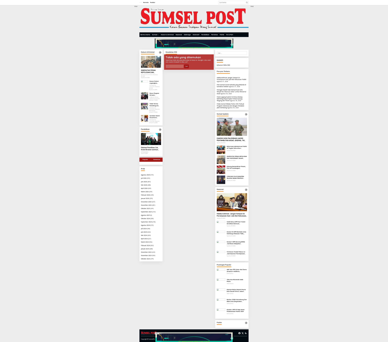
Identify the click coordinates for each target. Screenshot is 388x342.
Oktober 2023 (145, 259)
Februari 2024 (145, 245)
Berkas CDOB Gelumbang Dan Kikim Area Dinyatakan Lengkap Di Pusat (237, 300)
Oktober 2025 (145, 208)
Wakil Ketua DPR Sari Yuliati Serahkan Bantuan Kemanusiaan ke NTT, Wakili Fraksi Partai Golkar (236, 223)
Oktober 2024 (145, 218)
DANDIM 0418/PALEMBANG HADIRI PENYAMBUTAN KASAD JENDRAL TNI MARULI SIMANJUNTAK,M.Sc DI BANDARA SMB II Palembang (231, 139)
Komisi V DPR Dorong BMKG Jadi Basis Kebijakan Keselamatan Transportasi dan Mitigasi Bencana (236, 243)
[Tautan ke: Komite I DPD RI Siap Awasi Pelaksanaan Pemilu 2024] (221, 313)
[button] (247, 2)
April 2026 (144, 188)
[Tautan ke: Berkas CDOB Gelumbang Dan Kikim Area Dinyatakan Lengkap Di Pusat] (221, 303)
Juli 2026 (143, 178)
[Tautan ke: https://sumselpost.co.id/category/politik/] (246, 323)
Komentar (156, 159)
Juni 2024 (144, 232)
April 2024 (144, 239)
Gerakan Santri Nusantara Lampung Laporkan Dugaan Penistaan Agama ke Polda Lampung (155, 116)
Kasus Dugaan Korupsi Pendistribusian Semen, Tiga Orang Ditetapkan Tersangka (155, 94)
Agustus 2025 (145, 215)
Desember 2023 (146, 252)
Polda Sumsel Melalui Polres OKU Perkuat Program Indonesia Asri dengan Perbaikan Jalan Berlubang (230, 105)
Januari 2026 (145, 198)
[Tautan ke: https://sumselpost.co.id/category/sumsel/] (246, 114)
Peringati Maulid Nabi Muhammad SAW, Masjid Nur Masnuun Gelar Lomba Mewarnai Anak (231, 91)
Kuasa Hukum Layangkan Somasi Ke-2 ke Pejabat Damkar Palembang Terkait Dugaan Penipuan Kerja (155, 82)
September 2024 (146, 222)
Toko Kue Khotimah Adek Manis (235, 280)
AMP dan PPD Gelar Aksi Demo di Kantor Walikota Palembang (237, 270)
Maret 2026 (145, 192)
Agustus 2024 (145, 225)
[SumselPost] (194, 19)
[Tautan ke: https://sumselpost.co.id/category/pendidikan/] (160, 129)
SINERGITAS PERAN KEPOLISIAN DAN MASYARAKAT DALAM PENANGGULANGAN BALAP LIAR (149, 71)
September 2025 (146, 212)
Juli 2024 (143, 228)
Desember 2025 (146, 202)
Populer (145, 159)
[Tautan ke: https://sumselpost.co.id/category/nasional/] (246, 190)
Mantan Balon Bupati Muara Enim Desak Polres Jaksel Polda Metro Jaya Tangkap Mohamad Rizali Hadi (236, 290)
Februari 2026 (145, 195)
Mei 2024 (144, 235)
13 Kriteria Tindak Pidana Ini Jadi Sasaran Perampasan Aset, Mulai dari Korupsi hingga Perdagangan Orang (236, 253)
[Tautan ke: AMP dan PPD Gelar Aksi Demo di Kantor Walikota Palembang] (221, 273)
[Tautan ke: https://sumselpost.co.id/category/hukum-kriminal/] (160, 52)
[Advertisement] (132, 35)
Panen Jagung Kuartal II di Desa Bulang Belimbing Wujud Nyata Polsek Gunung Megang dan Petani (229, 98)
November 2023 (146, 255)
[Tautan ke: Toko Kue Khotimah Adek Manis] (221, 283)
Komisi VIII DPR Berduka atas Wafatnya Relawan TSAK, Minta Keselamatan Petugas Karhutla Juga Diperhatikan (236, 233)
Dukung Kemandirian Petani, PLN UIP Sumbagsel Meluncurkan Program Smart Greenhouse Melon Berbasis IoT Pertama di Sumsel (236, 167)
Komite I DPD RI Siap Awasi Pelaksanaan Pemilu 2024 (235, 310)
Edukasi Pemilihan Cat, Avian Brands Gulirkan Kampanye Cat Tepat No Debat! (150, 148)
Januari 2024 (145, 249)
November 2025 (146, 205)
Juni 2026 (144, 182)
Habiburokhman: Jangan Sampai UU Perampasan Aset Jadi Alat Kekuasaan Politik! (231, 78)
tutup (135, 6)
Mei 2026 (144, 185)
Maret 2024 (145, 242)
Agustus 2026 (145, 175)
